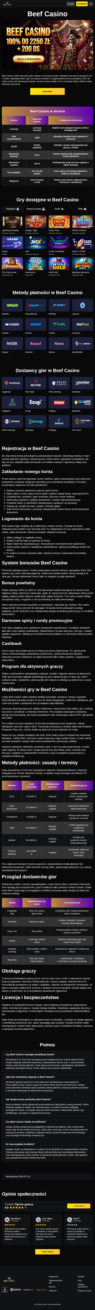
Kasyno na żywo (34, 209)
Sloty (80, 209)
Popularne (10, 209)
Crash (57, 209)
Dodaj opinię (79, 1206)
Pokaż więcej (47, 1252)
